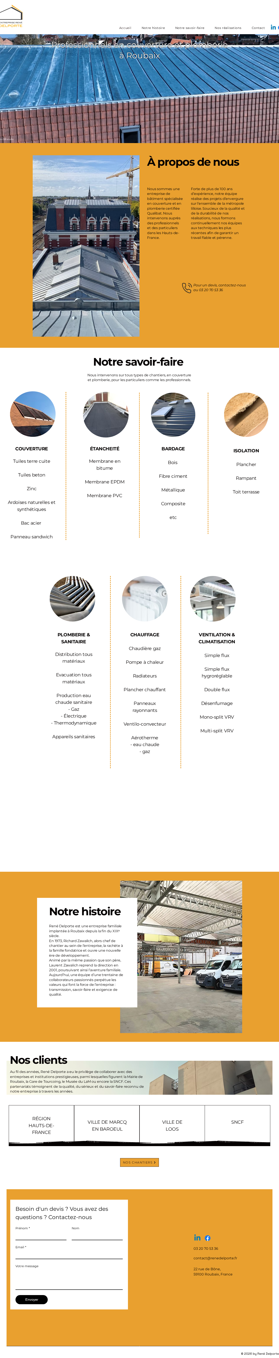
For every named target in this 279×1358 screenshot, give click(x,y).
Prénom (22, 1228)
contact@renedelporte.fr (215, 1258)
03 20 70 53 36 (211, 290)
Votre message (26, 1266)
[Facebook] (207, 1238)
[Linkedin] (273, 28)
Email (20, 1247)
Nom (75, 1228)
